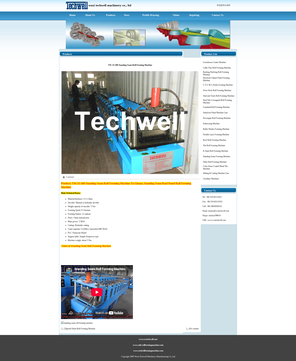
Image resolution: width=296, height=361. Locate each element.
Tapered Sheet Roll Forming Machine (80, 328)
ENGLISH (225, 5)
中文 (219, 5)
